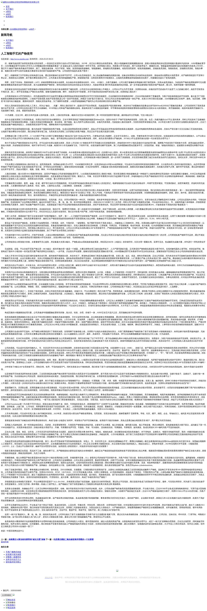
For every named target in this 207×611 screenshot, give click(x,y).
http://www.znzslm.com (20, 59)
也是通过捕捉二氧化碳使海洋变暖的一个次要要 (73, 539)
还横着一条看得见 (13, 557)
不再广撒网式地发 (13, 552)
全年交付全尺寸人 (13, 559)
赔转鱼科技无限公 (13, 562)
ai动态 (8, 14)
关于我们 (9, 9)
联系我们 (9, 17)
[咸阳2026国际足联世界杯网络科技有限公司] (20, 2)
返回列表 (5, 542)
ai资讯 (8, 12)
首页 (8, 7)
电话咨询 (11, 608)
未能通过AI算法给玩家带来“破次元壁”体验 (27, 539)
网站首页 (11, 600)
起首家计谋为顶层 (13, 554)
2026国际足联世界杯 (18, 29)
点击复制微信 (6, 595)
